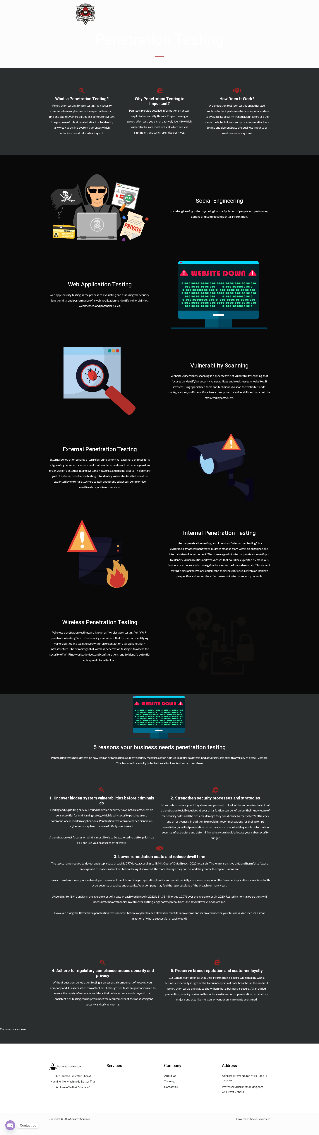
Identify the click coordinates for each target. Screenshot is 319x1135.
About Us (170, 1075)
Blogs (167, 14)
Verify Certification (139, 14)
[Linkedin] (67, 1094)
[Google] (50, 1094)
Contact (205, 14)
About (185, 14)
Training (169, 1081)
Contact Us (171, 1086)
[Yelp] (59, 1094)
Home (111, 14)
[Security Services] (85, 14)
